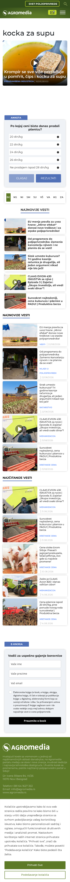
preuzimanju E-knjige (25, 705)
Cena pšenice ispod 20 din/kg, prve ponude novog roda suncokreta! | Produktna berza (51, 608)
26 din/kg (16, 160)
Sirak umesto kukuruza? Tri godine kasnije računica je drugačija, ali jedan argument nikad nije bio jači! (51, 393)
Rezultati (48, 178)
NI (21, 197)
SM (28, 197)
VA (48, 197)
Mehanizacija (47, 436)
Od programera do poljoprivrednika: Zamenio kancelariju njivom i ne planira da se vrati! (51, 357)
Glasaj (21, 178)
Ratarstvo (45, 407)
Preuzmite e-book (35, 720)
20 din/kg (16, 136)
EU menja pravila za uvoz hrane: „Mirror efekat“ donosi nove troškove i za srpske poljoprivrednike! (51, 333)
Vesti (42, 344)
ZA (61, 197)
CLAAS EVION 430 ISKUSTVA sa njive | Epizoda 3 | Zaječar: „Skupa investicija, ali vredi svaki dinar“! (51, 425)
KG (55, 197)
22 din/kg (16, 144)
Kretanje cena (48, 465)
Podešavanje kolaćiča (35, 875)
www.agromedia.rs (14, 792)
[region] (35, 840)
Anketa (16, 117)
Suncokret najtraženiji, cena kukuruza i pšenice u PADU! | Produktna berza (51, 453)
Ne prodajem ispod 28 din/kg (29, 167)
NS (15, 197)
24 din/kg (16, 152)
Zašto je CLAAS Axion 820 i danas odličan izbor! (49, 582)
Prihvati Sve (35, 865)
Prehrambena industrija (19, 81)
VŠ (41, 197)
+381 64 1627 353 (22, 786)
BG (8, 197)
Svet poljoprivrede (43, 3)
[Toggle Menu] (63, 12)
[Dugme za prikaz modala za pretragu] (65, 4)
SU (35, 197)
